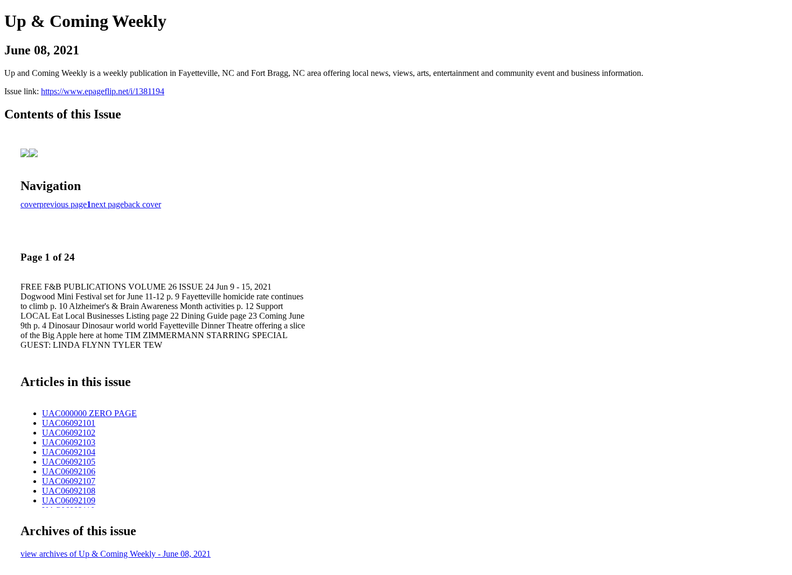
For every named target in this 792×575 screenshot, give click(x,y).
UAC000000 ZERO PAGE (89, 413)
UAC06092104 (68, 452)
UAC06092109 (68, 500)
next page (107, 204)
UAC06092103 (68, 442)
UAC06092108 (68, 490)
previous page (63, 204)
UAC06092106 (68, 471)
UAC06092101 (68, 422)
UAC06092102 (68, 432)
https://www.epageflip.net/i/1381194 (102, 91)
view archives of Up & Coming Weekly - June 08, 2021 (115, 553)
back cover (142, 204)
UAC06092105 (68, 461)
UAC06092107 (68, 481)
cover (29, 204)
